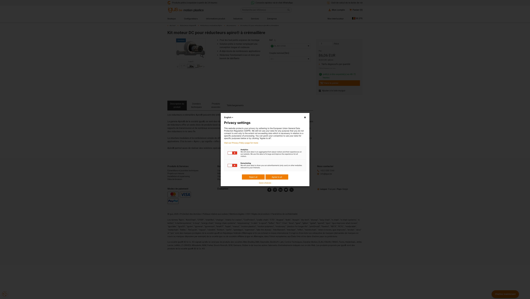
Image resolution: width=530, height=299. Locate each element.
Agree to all (277, 177)
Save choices (265, 183)
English (227, 117)
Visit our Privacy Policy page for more (241, 143)
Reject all (253, 177)
